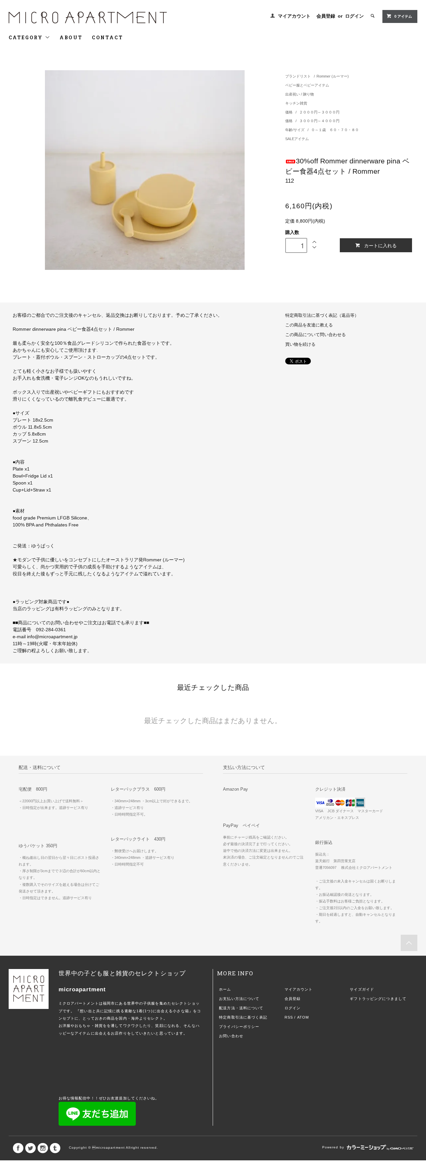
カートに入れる (380, 245)
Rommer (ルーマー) (333, 76)
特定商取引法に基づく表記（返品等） (322, 315)
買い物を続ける (300, 344)
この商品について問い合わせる (315, 334)
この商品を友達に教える (309, 325)
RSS (289, 1017)
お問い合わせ (231, 1036)
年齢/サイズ (295, 130)
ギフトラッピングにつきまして (378, 999)
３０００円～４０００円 (319, 121)
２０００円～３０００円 (319, 112)
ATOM (303, 1017)
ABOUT (71, 37)
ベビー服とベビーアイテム (307, 85)
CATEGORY (27, 37)
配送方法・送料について (241, 1008)
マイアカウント (294, 16)
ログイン (354, 16)
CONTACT (107, 37)
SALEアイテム (297, 139)
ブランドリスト (298, 76)
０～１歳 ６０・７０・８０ (335, 130)
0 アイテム (403, 16)
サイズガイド (362, 989)
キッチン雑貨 (296, 103)
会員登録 (326, 16)
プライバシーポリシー (239, 1027)
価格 (289, 112)
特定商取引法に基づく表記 (243, 1017)
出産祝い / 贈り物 (299, 94)
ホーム (225, 989)
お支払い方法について (239, 999)
